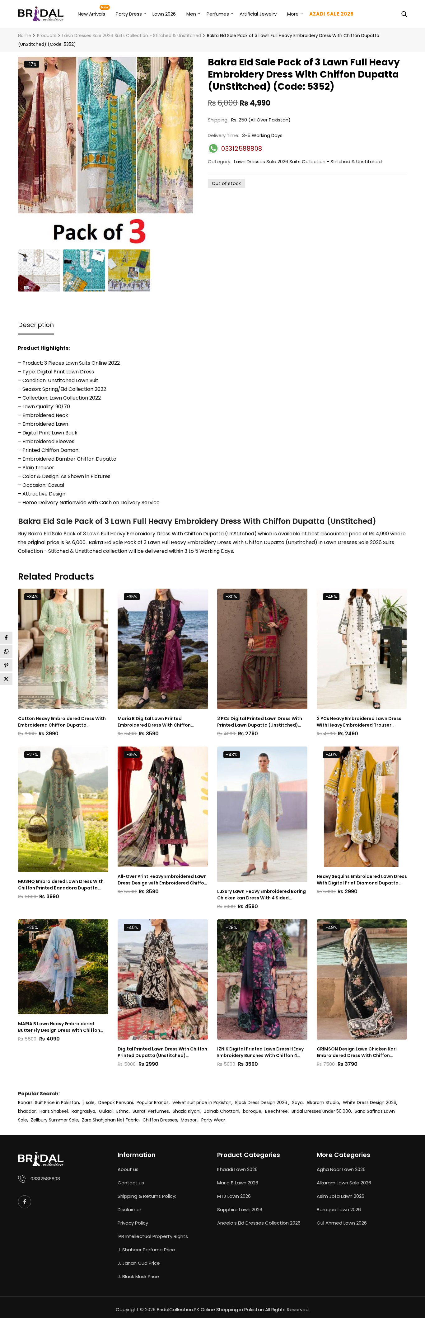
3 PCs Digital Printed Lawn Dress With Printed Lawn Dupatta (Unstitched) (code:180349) (259, 721)
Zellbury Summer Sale (54, 1120)
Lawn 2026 (164, 14)
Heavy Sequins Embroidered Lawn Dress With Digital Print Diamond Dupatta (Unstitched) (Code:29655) (362, 879)
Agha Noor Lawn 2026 (341, 1169)
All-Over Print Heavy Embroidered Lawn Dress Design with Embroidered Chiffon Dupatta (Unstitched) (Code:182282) (162, 879)
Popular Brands (153, 1102)
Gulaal (106, 1111)
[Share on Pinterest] (6, 665)
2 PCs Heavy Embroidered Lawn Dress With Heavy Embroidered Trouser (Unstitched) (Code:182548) (359, 721)
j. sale (89, 1102)
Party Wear (213, 1120)
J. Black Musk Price (138, 1276)
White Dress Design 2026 (369, 1102)
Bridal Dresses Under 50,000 (321, 1111)
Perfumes (218, 14)
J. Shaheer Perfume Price (146, 1249)
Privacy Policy (133, 1223)
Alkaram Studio (322, 1102)
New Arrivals (91, 14)
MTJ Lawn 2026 (234, 1196)
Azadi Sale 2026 (331, 14)
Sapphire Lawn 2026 (239, 1209)
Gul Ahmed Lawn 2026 (342, 1223)
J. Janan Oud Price (139, 1263)
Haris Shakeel (54, 1111)
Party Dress (129, 14)
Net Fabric (128, 1120)
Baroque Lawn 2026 (339, 1209)
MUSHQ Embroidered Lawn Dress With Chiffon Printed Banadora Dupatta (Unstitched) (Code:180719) (61, 884)
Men (191, 14)
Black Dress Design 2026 (261, 1102)
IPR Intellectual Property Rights (153, 1236)
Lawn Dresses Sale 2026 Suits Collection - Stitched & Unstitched (308, 161)
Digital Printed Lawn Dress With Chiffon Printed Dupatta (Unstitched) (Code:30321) (162, 1052)
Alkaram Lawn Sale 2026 (344, 1182)
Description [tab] (36, 324)
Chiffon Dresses (159, 1120)
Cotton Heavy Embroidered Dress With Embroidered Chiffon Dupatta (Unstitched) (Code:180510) (62, 721)
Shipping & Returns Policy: (147, 1196)
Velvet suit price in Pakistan (201, 1102)
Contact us (131, 1182)
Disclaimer (129, 1209)
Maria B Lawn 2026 (237, 1182)
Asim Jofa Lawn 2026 (340, 1196)
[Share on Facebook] (6, 638)
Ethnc (122, 1111)
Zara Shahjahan (99, 1120)
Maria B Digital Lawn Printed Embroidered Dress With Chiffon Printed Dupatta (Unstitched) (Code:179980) (154, 721)
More (293, 14)
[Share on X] (6, 679)
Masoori (189, 1120)
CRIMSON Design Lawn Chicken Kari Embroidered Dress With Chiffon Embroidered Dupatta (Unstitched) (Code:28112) (357, 1052)
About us (128, 1169)
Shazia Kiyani (186, 1111)
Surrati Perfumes (151, 1111)
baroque (252, 1111)
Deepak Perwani (115, 1102)
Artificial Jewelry (258, 14)
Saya (297, 1102)
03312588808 (45, 1178)
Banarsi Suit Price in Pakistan (48, 1102)
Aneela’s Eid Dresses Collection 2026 (259, 1223)
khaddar (27, 1111)
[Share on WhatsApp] (6, 651)
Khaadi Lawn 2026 (237, 1169)
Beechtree (276, 1111)
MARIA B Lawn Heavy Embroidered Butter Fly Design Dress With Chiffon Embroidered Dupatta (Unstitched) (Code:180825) (59, 1027)
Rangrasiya (83, 1111)
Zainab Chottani (221, 1111)
